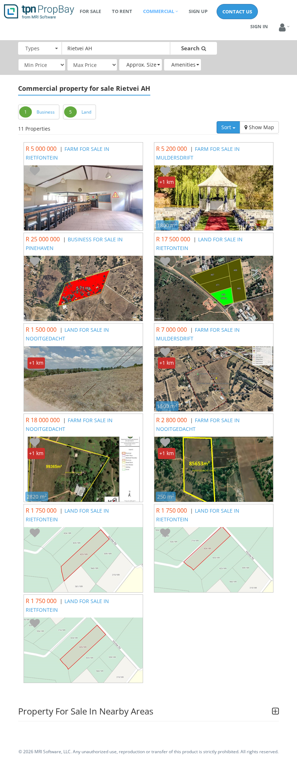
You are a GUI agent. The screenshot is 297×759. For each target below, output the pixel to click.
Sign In (259, 26)
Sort (227, 127)
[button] (282, 27)
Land (86, 112)
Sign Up (198, 11)
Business (46, 112)
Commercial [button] (158, 11)
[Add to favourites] (35, 171)
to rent (122, 11)
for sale (90, 11)
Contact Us (237, 11)
